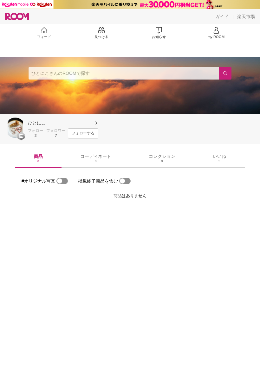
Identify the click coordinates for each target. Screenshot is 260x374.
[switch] (62, 181)
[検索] (225, 73)
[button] (15, 128)
